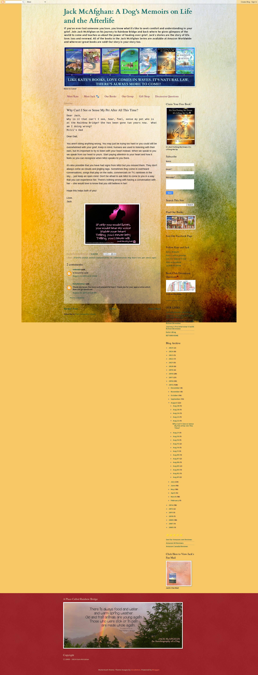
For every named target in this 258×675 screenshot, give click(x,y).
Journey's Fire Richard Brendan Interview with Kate (179, 317)
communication (120, 258)
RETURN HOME (172, 335)
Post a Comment (77, 298)
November (175, 392)
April (173, 493)
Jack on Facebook (173, 265)
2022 (171, 359)
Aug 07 (176, 459)
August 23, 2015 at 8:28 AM (84, 293)
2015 (171, 385)
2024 (171, 351)
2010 (171, 516)
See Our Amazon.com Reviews (179, 539)
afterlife (77, 258)
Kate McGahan (79, 284)
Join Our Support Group (176, 259)
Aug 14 (176, 447)
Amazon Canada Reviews (177, 546)
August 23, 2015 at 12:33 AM (85, 276)
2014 (171, 505)
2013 (171, 509)
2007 (171, 524)
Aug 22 (176, 421)
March (174, 497)
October (174, 395)
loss (139, 258)
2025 (171, 348)
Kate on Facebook (173, 262)
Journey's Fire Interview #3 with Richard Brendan (180, 328)
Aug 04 (176, 470)
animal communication (99, 258)
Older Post (154, 308)
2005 (171, 527)
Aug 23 (176, 417)
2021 (171, 362)
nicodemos (136, 670)
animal (85, 258)
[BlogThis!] (107, 254)
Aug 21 (176, 433)
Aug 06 (176, 462)
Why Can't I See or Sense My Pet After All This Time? (183, 426)
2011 (171, 512)
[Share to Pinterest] (115, 254)
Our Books (110, 96)
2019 (171, 370)
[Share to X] (109, 254)
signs (154, 258)
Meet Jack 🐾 (91, 96)
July (173, 482)
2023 (171, 355)
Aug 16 (176, 440)
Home (113, 308)
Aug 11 (176, 451)
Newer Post (71, 308)
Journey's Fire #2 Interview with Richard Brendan (180, 322)
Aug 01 (176, 477)
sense (148, 258)
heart (134, 258)
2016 (171, 381)
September (176, 399)
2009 (171, 520)
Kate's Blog (171, 332)
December (175, 388)
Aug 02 (176, 473)
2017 (171, 377)
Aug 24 (176, 413)
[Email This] (104, 254)
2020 (171, 366)
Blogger (156, 670)
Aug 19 (176, 436)
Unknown (77, 269)
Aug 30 (176, 406)
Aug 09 (176, 455)
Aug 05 (176, 466)
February (175, 500)
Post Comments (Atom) (86, 314)
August (174, 403)
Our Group (128, 96)
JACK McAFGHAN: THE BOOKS (178, 312)
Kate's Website (172, 252)
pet (143, 258)
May (173, 489)
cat (111, 258)
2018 (171, 374)
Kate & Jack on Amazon (176, 255)
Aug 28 (176, 410)
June (173, 485)
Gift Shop (144, 96)
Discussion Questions (167, 96)
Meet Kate (72, 96)
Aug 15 (176, 444)
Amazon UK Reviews (175, 543)
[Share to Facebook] (112, 254)
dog (129, 258)
